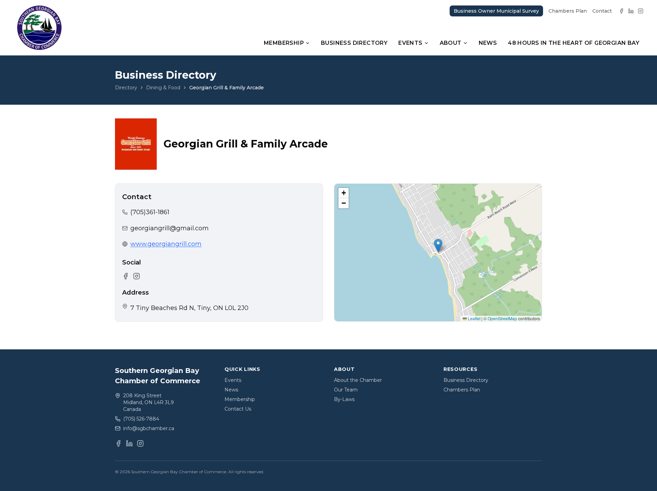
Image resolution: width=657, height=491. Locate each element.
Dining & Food (163, 88)
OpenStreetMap (502, 318)
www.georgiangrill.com (166, 244)
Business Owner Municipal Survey (496, 11)
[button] (438, 245)
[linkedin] (631, 11)
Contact (602, 11)
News (488, 43)
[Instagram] (136, 276)
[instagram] (640, 11)
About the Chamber (358, 380)
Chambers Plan (568, 11)
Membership (284, 43)
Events (410, 43)
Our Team (346, 390)
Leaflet (473, 318)
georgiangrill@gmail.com (169, 228)
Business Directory (354, 43)
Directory (126, 88)
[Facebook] (125, 276)
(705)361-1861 (149, 212)
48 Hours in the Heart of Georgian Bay (573, 43)
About (451, 43)
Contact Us (237, 409)
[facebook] (621, 11)
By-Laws (344, 399)
